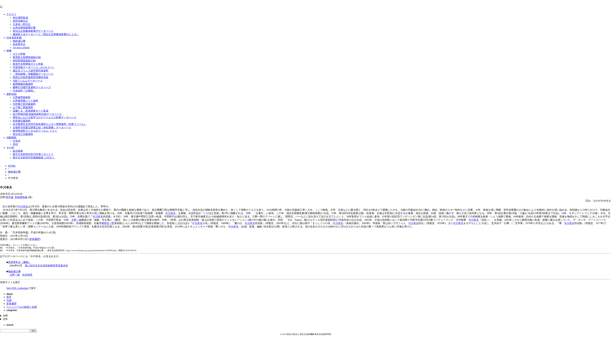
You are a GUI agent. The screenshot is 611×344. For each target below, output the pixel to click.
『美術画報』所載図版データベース (33, 74)
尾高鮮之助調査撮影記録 (27, 57)
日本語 (16, 141)
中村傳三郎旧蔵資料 (24, 104)
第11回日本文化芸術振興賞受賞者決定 (46, 265)
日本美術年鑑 (14, 37)
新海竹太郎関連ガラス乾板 (28, 64)
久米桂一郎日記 (22, 24)
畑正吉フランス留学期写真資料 (30, 70)
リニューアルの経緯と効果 (21, 307)
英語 (15, 144)
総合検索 (18, 151)
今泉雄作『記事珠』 (24, 90)
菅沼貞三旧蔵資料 (23, 134)
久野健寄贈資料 (22, 97)
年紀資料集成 (20, 17)
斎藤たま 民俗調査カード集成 (30, 110)
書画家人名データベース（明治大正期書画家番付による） (46, 34)
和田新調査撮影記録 (24, 60)
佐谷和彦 (27, 274)
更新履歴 (34, 239)
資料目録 (11, 94)
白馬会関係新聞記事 (24, 27)
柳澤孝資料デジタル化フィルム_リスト (35, 130)
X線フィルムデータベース (28, 80)
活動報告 (11, 137)
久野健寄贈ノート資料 (25, 100)
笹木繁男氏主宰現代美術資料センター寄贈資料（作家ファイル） (50, 124)
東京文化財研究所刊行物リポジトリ (33, 154)
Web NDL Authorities (17, 288)
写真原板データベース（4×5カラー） (34, 67)
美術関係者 (21, 197)
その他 (10, 147)
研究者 (9, 197)
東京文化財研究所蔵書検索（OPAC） (34, 157)
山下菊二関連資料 (23, 107)
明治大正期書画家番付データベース (33, 31)
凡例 (8, 300)
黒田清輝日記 (20, 21)
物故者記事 (19, 41)
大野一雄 (76, 220)
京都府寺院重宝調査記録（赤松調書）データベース (42, 127)
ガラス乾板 (19, 54)
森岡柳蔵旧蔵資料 (23, 84)
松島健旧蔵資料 (22, 120)
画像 (8, 50)
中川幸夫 (23, 206)
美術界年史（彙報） (19, 262)
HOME (12, 166)
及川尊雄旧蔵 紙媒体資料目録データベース (37, 114)
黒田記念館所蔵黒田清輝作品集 (30, 77)
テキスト (11, 14)
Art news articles (21, 47)
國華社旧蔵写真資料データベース (32, 87)
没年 (5, 319)
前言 (8, 297)
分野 (5, 315)
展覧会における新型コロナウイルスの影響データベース (44, 117)
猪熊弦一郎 (108, 223)
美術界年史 (19, 44)
